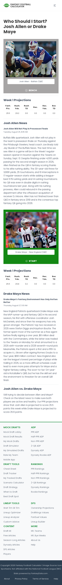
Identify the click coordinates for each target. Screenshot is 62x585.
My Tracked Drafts (12, 478)
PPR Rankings (37, 468)
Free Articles (9, 535)
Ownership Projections (42, 508)
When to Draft (10, 491)
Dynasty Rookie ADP (41, 455)
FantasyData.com (39, 573)
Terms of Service (41, 578)
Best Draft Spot (11, 496)
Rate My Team (10, 455)
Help (33, 544)
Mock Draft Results (12, 436)
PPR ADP (35, 432)
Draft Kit (7, 531)
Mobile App (9, 459)
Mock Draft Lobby (12, 432)
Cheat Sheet (9, 468)
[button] (55, 5)
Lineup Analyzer (11, 517)
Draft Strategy (10, 487)
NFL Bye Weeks (38, 535)
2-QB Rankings (38, 482)
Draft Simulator (11, 445)
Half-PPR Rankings (40, 473)
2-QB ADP (36, 445)
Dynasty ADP (37, 450)
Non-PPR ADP (37, 441)
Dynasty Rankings (40, 487)
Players (7, 554)
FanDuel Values (39, 517)
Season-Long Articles (14, 540)
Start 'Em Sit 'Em (11, 508)
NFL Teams (36, 531)
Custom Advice (11, 521)
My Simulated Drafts (13, 450)
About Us (35, 540)
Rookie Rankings (39, 491)
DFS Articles (9, 549)
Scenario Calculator (13, 482)
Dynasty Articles (11, 544)
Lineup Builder (38, 521)
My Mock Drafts (11, 441)
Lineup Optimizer (12, 512)
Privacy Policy (21, 578)
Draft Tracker (9, 473)
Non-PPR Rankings (40, 478)
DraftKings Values (40, 512)
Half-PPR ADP (37, 436)
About (7, 578)
